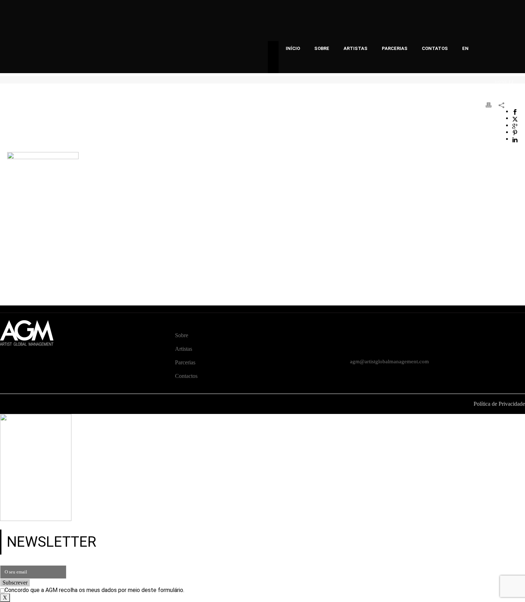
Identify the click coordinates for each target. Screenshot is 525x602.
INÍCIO (293, 48)
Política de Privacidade (499, 404)
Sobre (181, 335)
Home (501, 82)
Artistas (183, 349)
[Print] (488, 104)
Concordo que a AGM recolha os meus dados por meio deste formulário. (94, 590)
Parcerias (185, 362)
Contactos (186, 376)
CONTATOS (435, 48)
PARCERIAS (395, 48)
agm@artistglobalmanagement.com (389, 361)
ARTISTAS (356, 48)
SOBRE (321, 48)
